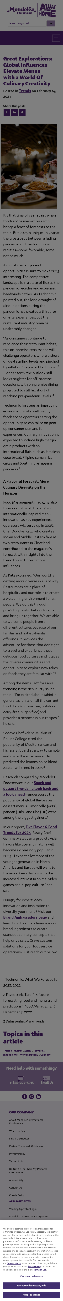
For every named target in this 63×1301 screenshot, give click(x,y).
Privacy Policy (34, 1267)
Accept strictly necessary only (31, 1286)
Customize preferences (31, 1276)
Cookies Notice (14, 1264)
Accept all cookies (31, 1295)
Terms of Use (40, 1270)
